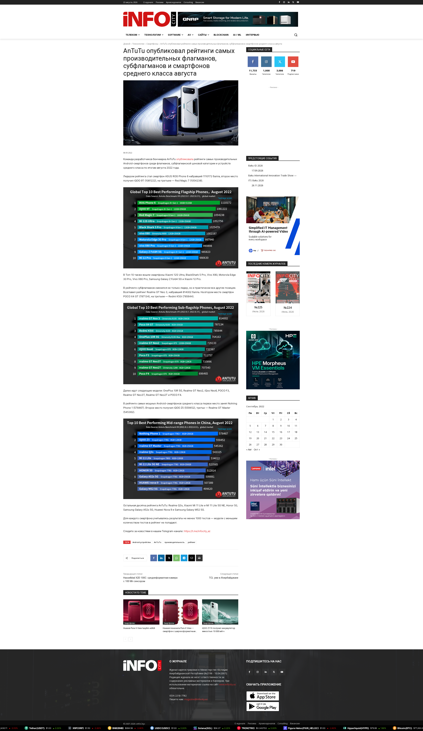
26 (250, 444)
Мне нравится (253, 58)
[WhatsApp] (176, 558)
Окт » (257, 449)
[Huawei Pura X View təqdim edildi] (141, 612)
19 (250, 438)
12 (250, 432)
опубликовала (184, 159)
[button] (296, 35)
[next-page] (131, 639)
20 (257, 438)
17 (288, 432)
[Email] (191, 558)
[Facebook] (279, 2)
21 (265, 438)
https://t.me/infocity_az (197, 531)
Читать (266, 57)
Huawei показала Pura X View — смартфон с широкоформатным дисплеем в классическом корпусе (180, 631)
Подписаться (293, 57)
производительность (175, 542)
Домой (126, 43)
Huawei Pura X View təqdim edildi (139, 628)
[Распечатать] (199, 558)
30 (281, 444)
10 (288, 425)
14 (265, 432)
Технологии (138, 43)
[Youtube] (298, 2)
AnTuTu (157, 542)
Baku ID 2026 (255, 165)
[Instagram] (284, 2)
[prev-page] (125, 639)
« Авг (249, 449)
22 (273, 438)
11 (296, 425)
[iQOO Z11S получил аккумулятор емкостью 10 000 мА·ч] (220, 612)
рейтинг (191, 542)
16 (281, 432)
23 (281, 438)
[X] (293, 2)
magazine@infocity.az (196, 699)
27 (257, 444)
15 (273, 432)
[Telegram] (184, 558)
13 (257, 432)
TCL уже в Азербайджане (223, 577)
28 (265, 444)
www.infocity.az (227, 684)
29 (273, 444)
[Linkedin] (289, 2)
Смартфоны (152, 43)
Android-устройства (142, 542)
